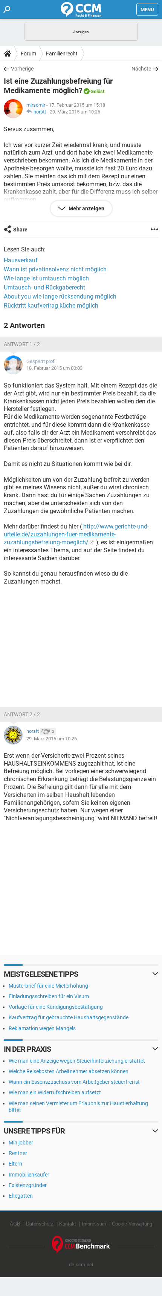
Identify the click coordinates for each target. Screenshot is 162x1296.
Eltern (15, 1164)
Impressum (94, 1224)
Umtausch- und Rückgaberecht (44, 287)
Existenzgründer (28, 1185)
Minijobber (21, 1143)
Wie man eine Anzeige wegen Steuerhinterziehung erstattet (77, 1061)
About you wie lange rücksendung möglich (60, 296)
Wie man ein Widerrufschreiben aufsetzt (55, 1092)
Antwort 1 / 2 (22, 344)
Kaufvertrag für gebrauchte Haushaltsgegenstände (68, 1017)
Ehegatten (21, 1196)
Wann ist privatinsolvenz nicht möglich (55, 269)
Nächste (141, 69)
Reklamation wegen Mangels (42, 1028)
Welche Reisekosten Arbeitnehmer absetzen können (68, 1071)
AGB (15, 1224)
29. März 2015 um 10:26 (75, 112)
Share (20, 230)
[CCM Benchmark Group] (81, 1245)
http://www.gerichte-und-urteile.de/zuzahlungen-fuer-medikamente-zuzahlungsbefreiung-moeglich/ (76, 534)
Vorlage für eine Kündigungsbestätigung (56, 1007)
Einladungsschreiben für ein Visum (49, 996)
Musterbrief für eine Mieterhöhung (48, 986)
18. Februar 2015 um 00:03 (54, 368)
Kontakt (67, 1224)
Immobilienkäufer (29, 1175)
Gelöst (97, 91)
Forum (28, 54)
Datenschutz (39, 1224)
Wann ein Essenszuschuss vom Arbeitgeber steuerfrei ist (74, 1082)
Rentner (18, 1153)
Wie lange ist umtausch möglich (46, 278)
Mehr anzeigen (85, 208)
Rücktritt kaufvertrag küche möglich (51, 305)
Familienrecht (62, 54)
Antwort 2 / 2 (22, 714)
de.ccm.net (81, 1264)
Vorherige (22, 69)
